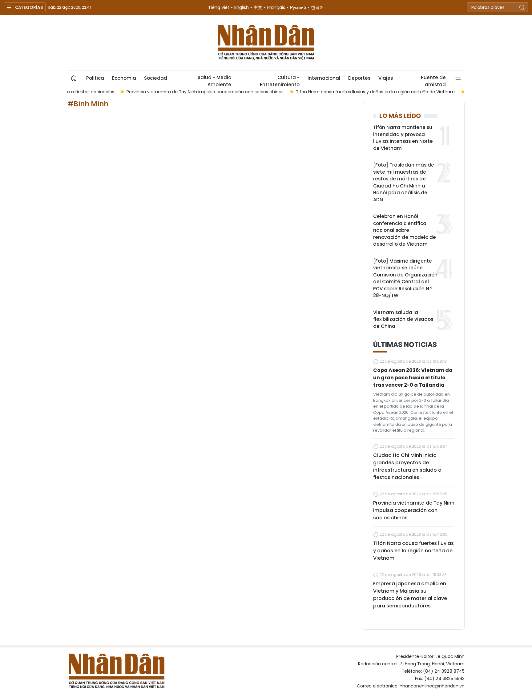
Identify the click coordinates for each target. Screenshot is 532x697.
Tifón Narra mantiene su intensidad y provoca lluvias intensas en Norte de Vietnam (403, 137)
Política (95, 78)
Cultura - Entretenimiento (280, 80)
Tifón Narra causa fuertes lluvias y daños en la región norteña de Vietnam (413, 551)
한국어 (317, 7)
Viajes (385, 78)
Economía (124, 78)
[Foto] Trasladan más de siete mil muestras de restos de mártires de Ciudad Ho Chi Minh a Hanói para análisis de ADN (403, 182)
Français (276, 7)
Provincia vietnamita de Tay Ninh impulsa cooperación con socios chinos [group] (157, 92)
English (241, 7)
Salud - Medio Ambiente (214, 80)
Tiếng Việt (218, 7)
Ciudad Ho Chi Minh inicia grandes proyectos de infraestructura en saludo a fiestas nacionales (407, 466)
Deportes (359, 78)
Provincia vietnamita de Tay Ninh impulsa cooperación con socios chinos (413, 510)
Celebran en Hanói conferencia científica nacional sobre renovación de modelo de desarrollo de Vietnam (404, 230)
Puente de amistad (433, 80)
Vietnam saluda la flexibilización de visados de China (403, 319)
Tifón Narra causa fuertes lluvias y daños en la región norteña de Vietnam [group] (327, 92)
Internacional (324, 78)
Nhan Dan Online (266, 42)
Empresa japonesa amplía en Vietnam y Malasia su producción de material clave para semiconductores (410, 594)
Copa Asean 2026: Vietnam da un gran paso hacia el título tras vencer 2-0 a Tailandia (413, 378)
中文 (258, 7)
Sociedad (155, 78)
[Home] (73, 78)
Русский (298, 7)
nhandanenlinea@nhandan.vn (432, 686)
